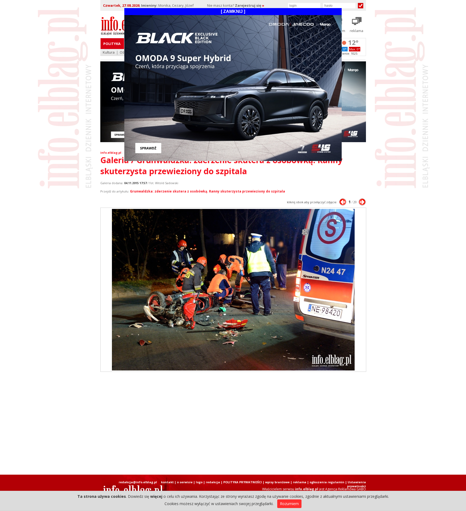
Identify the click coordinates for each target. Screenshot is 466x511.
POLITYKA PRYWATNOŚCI (242, 482)
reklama (299, 482)
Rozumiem (289, 503)
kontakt (167, 482)
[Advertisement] (233, 423)
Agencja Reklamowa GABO (345, 489)
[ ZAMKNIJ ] (233, 11)
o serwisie (185, 482)
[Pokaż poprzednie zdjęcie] (343, 202)
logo (199, 482)
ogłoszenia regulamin (327, 482)
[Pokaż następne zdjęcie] (362, 202)
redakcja (213, 482)
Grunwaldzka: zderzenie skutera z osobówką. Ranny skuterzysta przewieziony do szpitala (207, 191)
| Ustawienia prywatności (355, 484)
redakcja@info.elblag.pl (138, 482)
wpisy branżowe (277, 482)
